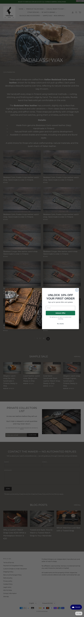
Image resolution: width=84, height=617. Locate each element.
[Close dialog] (76, 290)
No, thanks (60, 323)
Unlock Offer (60, 313)
